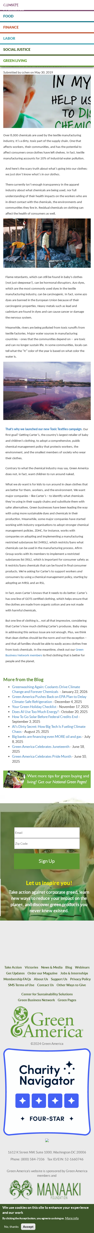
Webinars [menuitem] (82, 967)
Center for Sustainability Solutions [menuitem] (47, 994)
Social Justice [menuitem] (16, 49)
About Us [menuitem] (41, 979)
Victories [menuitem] (31, 967)
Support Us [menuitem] (59, 979)
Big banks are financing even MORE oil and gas (47, 736)
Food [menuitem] (8, 16)
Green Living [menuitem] (15, 61)
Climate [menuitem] (10, 5)
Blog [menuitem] (68, 967)
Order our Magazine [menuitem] (42, 973)
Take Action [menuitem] (13, 967)
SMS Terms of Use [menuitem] (21, 985)
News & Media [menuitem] (52, 967)
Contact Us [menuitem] (45, 985)
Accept (28, 1226)
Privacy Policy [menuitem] (80, 979)
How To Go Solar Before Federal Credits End (45, 717)
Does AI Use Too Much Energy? (35, 712)
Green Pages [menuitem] (67, 1000)
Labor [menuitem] (9, 38)
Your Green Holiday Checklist (34, 707)
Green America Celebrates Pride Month (41, 756)
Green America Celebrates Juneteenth (41, 747)
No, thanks (11, 1226)
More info (72, 1218)
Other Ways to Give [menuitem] (71, 985)
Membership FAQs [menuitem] (17, 979)
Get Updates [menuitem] (15, 973)
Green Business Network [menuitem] (36, 1000)
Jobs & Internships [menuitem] (74, 973)
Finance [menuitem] (11, 27)
